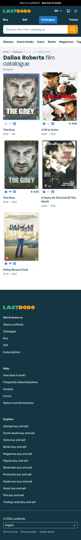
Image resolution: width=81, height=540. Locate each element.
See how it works (51, 3)
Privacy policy (29, 531)
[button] (68, 10)
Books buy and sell (14, 446)
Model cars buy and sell (17, 481)
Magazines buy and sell (17, 454)
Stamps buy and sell (15, 426)
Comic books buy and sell (18, 433)
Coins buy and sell (14, 440)
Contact (8, 389)
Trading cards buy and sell (19, 502)
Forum (73, 19)
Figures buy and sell (15, 460)
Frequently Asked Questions (20, 382)
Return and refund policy (18, 403)
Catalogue (48, 19)
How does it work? (14, 375)
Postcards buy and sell (17, 474)
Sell (24, 19)
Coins (41, 41)
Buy (5, 19)
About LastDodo (13, 324)
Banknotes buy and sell (17, 467)
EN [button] (56, 11)
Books (52, 41)
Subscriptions (11, 352)
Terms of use (10, 531)
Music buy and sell (14, 488)
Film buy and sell (13, 495)
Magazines (66, 41)
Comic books (25, 41)
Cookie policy (47, 531)
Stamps (8, 41)
